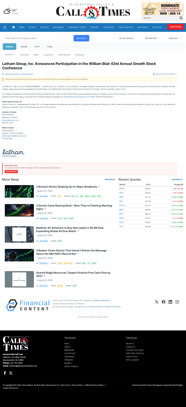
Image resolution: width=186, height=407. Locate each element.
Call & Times (21, 385)
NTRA (93, 196)
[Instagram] (177, 305)
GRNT (75, 286)
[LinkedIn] (170, 305)
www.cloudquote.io (102, 300)
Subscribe (175, 26)
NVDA (121, 218)
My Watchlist (151, 38)
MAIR (60, 241)
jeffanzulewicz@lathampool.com (14, 136)
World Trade (68, 263)
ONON (94, 263)
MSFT (121, 214)
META (121, 209)
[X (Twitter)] (157, 305)
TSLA (121, 226)
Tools (49, 46)
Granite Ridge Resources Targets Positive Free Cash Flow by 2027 (73, 274)
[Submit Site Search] (181, 18)
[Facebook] (164, 305)
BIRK (84, 263)
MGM (71, 218)
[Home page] (93, 11)
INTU (59, 218)
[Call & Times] (31, 343)
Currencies (48, 54)
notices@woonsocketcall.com (23, 366)
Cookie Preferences (10, 388)
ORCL (121, 222)
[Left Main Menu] (5, 27)
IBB (72, 196)
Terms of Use (65, 385)
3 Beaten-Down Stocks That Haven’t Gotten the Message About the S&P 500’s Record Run (71, 252)
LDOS (65, 218)
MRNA (87, 196)
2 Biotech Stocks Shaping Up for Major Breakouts (68, 186)
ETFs (37, 46)
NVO (99, 196)
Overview (24, 54)
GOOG (122, 205)
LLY (77, 196)
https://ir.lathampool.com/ (80, 97)
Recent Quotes (126, 38)
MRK (81, 196)
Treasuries (79, 54)
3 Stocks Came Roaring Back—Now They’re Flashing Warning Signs (74, 207)
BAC (121, 201)
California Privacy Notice (94, 385)
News (36, 54)
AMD (121, 197)
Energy (60, 286)
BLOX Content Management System (155, 385)
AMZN (121, 188)
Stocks (24, 46)
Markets (9, 46)
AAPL (121, 193)
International (64, 54)
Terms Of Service (113, 306)
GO (89, 263)
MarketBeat (44, 196)
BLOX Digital (178, 385)
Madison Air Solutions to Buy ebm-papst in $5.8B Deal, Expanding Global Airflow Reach (70, 229)
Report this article (11, 171)
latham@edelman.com (10, 120)
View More (109, 179)
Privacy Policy (95, 306)
